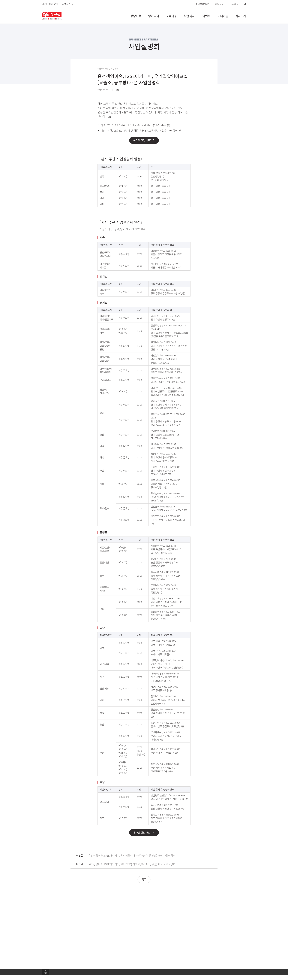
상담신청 (135, 16)
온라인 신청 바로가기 (144, 140)
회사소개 (240, 16)
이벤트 (206, 16)
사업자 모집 (67, 4)
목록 (144, 879)
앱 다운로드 (220, 4)
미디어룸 (223, 16)
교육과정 (171, 16)
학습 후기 (189, 16)
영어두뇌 (153, 16)
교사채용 (234, 4)
